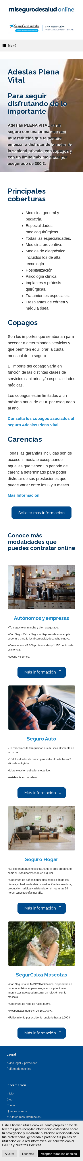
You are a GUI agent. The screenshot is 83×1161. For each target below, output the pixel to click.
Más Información (23, 495)
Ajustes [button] (10, 1153)
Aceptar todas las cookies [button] (59, 1153)
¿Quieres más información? (24, 1117)
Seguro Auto (41, 739)
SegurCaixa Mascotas (41, 975)
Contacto (12, 1105)
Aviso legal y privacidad (22, 1063)
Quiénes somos (17, 1111)
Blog (9, 1099)
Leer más (28, 1153)
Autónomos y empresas (41, 618)
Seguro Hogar (41, 859)
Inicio (10, 1093)
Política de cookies (19, 1068)
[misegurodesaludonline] (41, 9)
